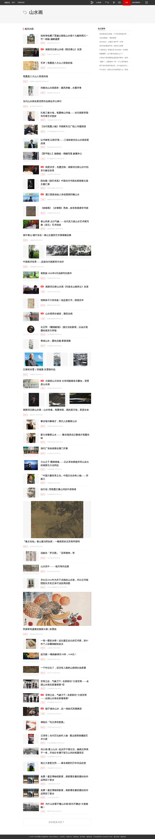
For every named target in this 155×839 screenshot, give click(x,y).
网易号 (43, 43)
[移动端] (92, 2)
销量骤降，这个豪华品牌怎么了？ (111, 54)
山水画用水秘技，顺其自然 (59, 313)
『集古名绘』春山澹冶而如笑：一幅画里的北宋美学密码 (51, 541)
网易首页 (7, 2)
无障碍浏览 (21, 2)
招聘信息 (76, 837)
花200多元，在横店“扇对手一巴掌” (111, 42)
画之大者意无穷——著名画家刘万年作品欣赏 (63, 763)
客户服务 (82, 837)
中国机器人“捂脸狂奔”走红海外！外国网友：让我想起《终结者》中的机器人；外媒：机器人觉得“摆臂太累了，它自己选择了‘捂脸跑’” (115, 50)
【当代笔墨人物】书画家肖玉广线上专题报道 (63, 126)
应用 (13, 2)
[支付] (114, 2)
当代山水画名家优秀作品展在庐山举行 (42, 101)
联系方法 (69, 837)
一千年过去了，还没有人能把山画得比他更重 (63, 668)
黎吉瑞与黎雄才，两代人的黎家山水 (59, 421)
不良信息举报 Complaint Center (103, 837)
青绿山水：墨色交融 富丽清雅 (56, 341)
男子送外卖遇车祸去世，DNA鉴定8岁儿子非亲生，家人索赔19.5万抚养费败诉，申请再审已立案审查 (115, 65)
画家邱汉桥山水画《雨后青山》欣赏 (63, 49)
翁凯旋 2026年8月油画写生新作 (56, 273)
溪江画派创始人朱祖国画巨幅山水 (62, 194)
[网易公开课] (99, 2)
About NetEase (53, 837)
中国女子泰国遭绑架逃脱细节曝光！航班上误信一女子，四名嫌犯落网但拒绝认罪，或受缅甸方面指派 (115, 58)
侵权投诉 (123, 837)
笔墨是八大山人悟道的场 (35, 76)
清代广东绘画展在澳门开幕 (54, 448)
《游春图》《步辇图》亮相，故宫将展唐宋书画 (64, 208)
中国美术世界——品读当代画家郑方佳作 (43, 261)
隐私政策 (89, 837)
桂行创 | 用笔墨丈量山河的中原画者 (58, 489)
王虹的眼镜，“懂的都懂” (108, 38)
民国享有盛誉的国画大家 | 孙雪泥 (39, 629)
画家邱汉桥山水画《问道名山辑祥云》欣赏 (67, 286)
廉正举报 (116, 837)
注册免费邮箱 (136, 2)
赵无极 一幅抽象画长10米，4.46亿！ (59, 654)
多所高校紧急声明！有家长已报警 (111, 46)
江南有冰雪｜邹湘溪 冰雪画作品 (39, 369)
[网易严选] (107, 2)
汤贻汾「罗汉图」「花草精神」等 (58, 553)
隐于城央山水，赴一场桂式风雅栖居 (63, 708)
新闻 (43, 158)
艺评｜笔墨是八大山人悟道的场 (56, 63)
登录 (126, 2)
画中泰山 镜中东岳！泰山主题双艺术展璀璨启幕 (47, 235)
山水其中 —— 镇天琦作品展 (55, 566)
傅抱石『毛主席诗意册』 (53, 722)
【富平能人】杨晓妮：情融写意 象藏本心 (61, 153)
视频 (43, 54)
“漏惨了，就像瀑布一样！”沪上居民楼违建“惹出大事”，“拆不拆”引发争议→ (115, 62)
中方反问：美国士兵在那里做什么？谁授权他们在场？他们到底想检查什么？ (115, 69)
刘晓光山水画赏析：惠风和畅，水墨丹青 (61, 88)
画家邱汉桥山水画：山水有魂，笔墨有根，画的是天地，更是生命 (56, 410)
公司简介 (62, 837)
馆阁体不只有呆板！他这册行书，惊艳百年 (62, 300)
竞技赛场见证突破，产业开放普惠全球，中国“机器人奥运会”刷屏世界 (115, 34)
